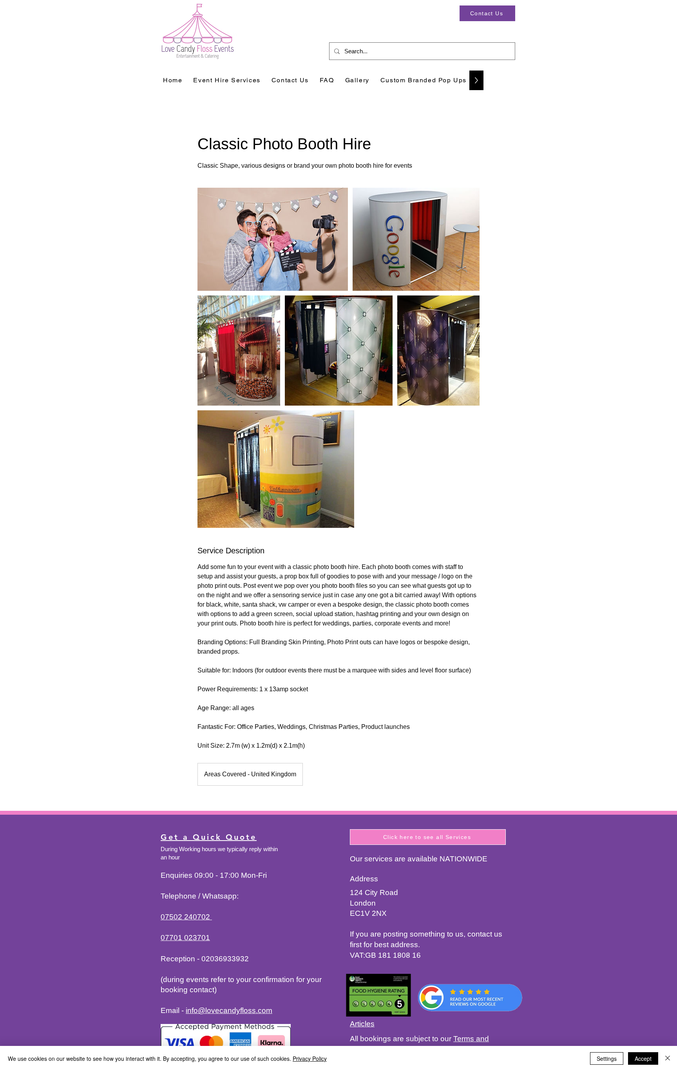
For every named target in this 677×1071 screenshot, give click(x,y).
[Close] (667, 1058)
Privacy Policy (310, 1058)
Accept (643, 1058)
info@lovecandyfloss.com (229, 1010)
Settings (607, 1058)
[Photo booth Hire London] (272, 239)
